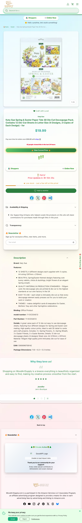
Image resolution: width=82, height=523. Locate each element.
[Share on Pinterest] (44, 198)
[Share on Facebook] (31, 198)
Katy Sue (41, 116)
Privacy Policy (62, 515)
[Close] (80, 511)
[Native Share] (50, 198)
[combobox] (41, 10)
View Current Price (41, 150)
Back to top (41, 425)
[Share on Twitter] (37, 198)
